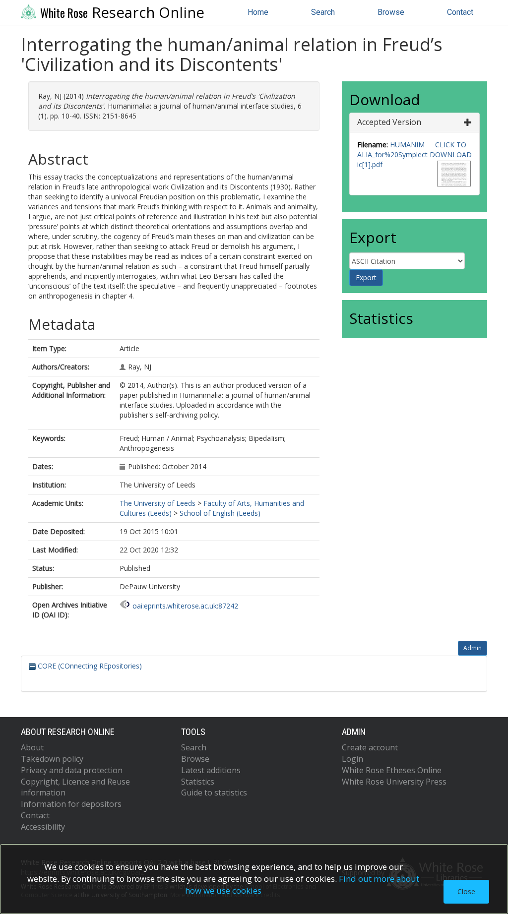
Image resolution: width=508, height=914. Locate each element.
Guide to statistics (214, 792)
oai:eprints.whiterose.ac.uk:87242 (185, 605)
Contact (460, 12)
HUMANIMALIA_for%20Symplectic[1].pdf (392, 154)
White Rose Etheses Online (392, 770)
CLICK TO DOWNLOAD (451, 149)
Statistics (197, 781)
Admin (472, 648)
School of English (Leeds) (220, 513)
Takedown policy (52, 758)
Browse (391, 12)
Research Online (122, 12)
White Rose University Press (394, 781)
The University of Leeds (157, 503)
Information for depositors (71, 803)
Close (466, 891)
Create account (370, 747)
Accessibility (43, 826)
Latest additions (211, 770)
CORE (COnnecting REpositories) (89, 665)
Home (258, 12)
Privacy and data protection (72, 770)
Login (352, 758)
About (32, 747)
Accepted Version (389, 122)
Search (323, 12)
